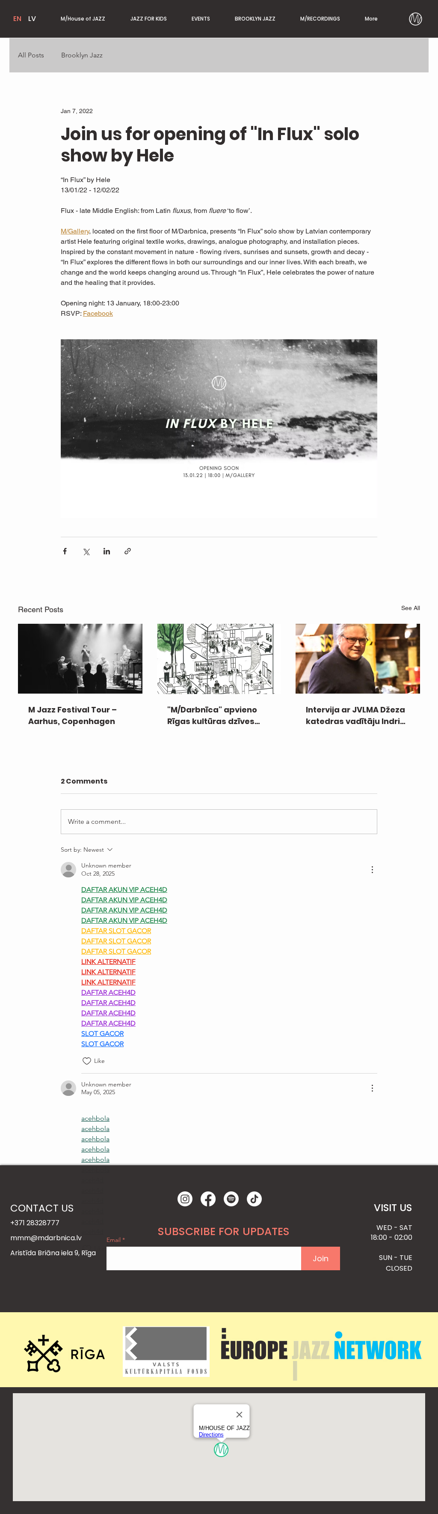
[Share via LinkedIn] (107, 551)
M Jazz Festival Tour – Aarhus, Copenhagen (72, 715)
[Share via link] (128, 551)
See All (410, 607)
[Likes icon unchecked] (86, 1061)
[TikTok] (254, 1198)
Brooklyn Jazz (82, 55)
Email (114, 1240)
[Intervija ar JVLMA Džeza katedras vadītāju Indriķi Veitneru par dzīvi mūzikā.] (358, 659)
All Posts (31, 55)
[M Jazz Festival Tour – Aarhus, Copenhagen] (80, 659)
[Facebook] (208, 1198)
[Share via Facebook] (65, 551)
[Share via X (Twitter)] (86, 551)
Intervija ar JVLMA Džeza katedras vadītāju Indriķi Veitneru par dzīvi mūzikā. (356, 715)
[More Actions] (372, 870)
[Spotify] (231, 1198)
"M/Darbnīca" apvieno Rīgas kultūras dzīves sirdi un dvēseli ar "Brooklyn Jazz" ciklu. (212, 715)
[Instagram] (185, 1198)
